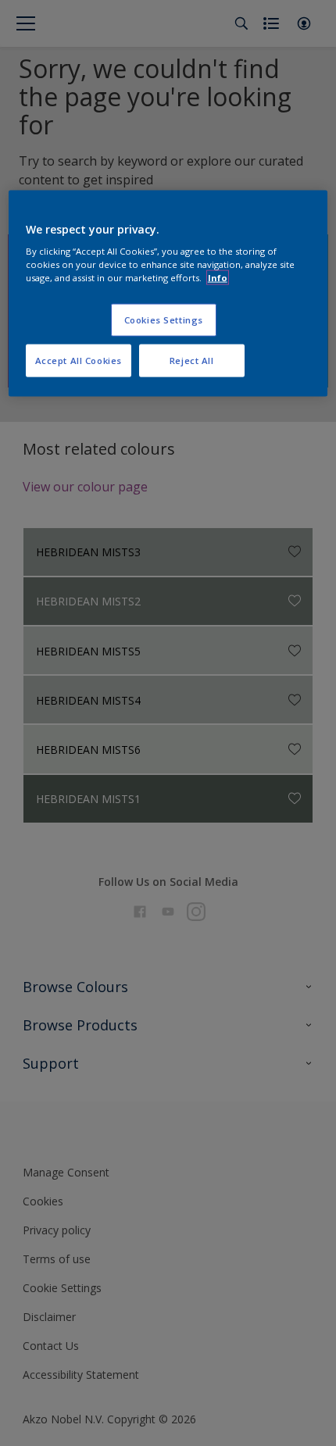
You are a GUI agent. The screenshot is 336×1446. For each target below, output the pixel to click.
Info (217, 278)
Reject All (192, 360)
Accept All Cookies (78, 360)
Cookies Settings (163, 320)
